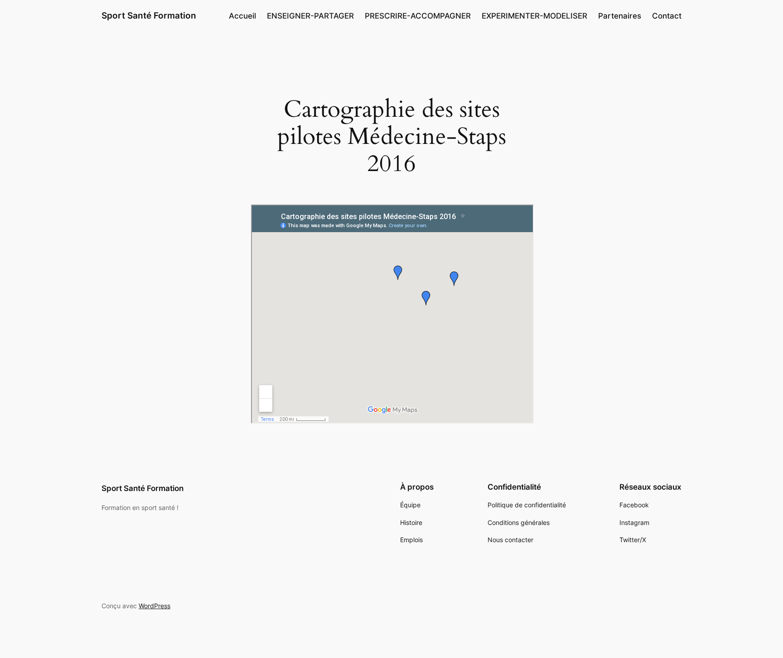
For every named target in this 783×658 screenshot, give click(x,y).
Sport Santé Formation (149, 15)
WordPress (154, 606)
